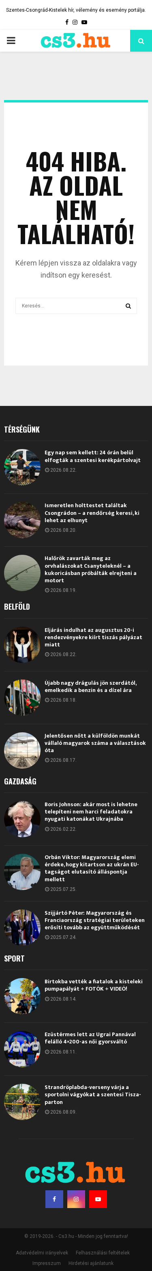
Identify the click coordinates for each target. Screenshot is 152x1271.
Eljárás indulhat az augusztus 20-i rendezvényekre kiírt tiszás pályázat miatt (93, 637)
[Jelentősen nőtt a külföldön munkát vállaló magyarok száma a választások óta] (22, 750)
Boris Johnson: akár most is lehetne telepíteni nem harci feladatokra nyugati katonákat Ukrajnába (91, 812)
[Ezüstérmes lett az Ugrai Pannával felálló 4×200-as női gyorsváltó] (22, 1049)
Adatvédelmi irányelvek (42, 1253)
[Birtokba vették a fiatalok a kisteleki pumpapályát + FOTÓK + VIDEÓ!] (22, 996)
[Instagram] (76, 1199)
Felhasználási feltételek (103, 1253)
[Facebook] (54, 1199)
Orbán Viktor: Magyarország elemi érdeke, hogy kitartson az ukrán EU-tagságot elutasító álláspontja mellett (92, 868)
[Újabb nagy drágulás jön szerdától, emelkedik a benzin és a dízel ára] (22, 697)
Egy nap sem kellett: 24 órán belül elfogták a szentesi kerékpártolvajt (93, 456)
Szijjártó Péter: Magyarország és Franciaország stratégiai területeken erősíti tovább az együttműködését (95, 920)
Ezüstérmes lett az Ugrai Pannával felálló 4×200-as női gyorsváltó (90, 1038)
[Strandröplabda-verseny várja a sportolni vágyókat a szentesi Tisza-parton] (22, 1102)
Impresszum (46, 1263)
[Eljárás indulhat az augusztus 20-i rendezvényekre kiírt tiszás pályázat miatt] (22, 645)
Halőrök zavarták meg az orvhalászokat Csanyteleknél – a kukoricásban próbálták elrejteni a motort (91, 569)
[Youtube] (98, 1199)
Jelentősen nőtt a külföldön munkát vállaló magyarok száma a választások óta (95, 743)
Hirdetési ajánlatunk (91, 1263)
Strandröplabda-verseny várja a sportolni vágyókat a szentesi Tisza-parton (93, 1094)
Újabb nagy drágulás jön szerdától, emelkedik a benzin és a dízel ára (90, 686)
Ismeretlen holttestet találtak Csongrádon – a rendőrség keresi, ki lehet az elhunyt (92, 513)
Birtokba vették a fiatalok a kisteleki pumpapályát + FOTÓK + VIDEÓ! (94, 985)
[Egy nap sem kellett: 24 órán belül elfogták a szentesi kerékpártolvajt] (22, 467)
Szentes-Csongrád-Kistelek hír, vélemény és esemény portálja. (76, 10)
